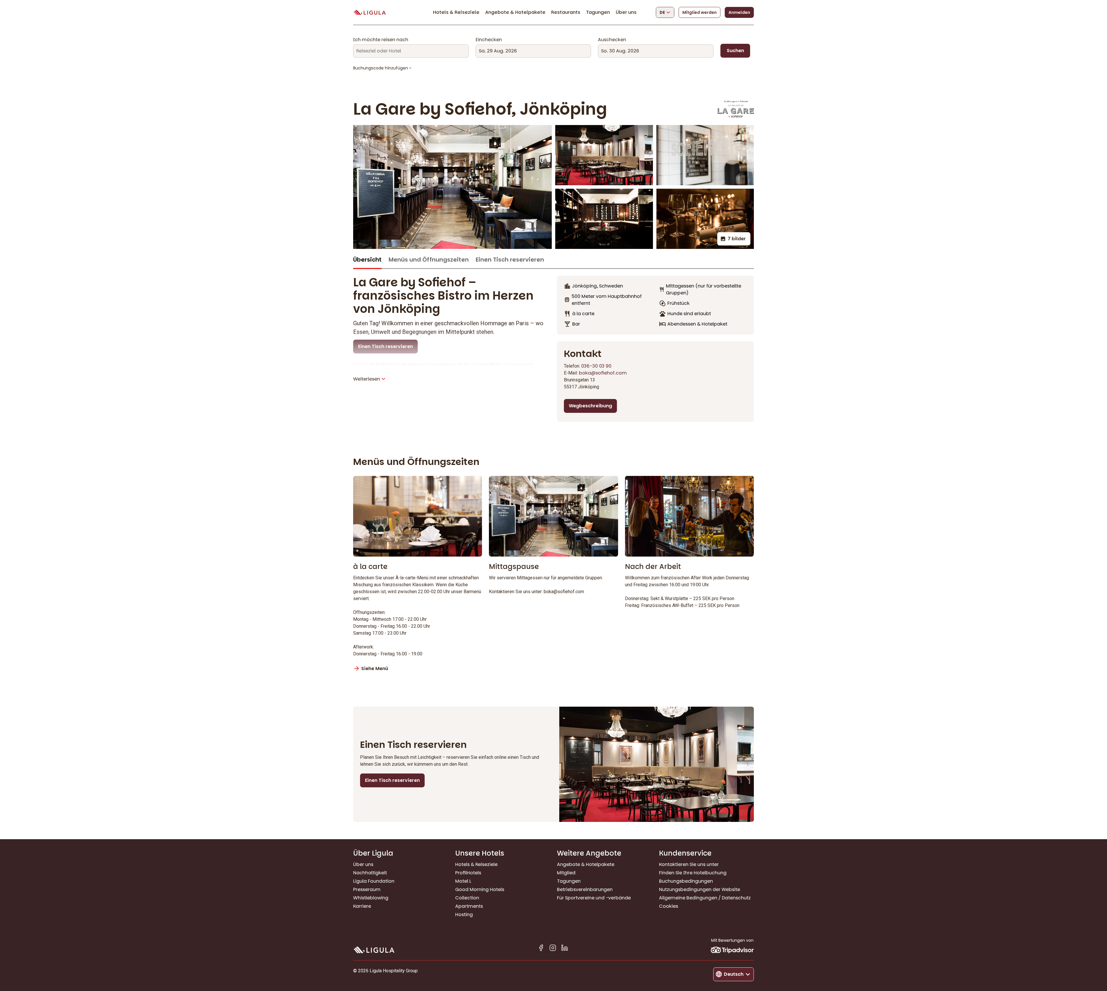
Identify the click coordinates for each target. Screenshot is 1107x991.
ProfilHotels (468, 872)
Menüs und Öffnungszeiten (429, 260)
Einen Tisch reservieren (510, 260)
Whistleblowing (370, 897)
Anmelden (739, 12)
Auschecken (612, 40)
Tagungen (598, 12)
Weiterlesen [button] (366, 379)
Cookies (668, 906)
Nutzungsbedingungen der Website (699, 889)
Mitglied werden (699, 12)
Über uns (626, 12)
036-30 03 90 (596, 366)
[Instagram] (552, 949)
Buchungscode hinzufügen (380, 68)
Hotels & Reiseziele (456, 12)
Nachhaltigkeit (370, 872)
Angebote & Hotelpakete (515, 12)
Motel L (463, 881)
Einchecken (489, 40)
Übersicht (367, 260)
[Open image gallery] (604, 155)
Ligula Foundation (373, 881)
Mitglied (566, 872)
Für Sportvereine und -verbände (594, 897)
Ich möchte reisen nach (380, 40)
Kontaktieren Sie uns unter (689, 864)
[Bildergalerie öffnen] (452, 187)
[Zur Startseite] (369, 12)
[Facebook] (541, 949)
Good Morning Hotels (479, 889)
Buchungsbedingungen (686, 881)
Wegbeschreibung (590, 405)
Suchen (735, 50)
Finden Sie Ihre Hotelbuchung (692, 872)
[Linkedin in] (564, 949)
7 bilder (737, 238)
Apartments (469, 906)
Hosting (464, 914)
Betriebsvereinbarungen (585, 889)
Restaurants (565, 12)
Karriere (362, 906)
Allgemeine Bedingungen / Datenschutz (705, 897)
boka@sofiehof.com (603, 373)
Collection (467, 897)
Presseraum (367, 889)
